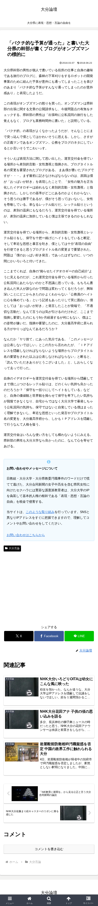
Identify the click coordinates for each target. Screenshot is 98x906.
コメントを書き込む (49, 849)
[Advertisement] (49, 588)
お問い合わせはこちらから (26, 535)
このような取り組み (40, 512)
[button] (89, 658)
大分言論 (14, 548)
